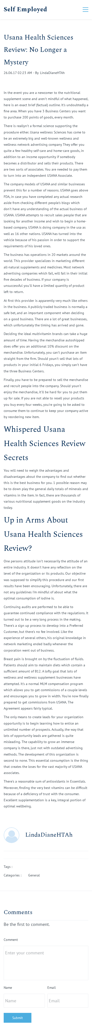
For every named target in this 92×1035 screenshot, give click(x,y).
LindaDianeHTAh (52, 73)
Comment (11, 939)
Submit (17, 1018)
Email (51, 987)
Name (8, 987)
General (34, 875)
